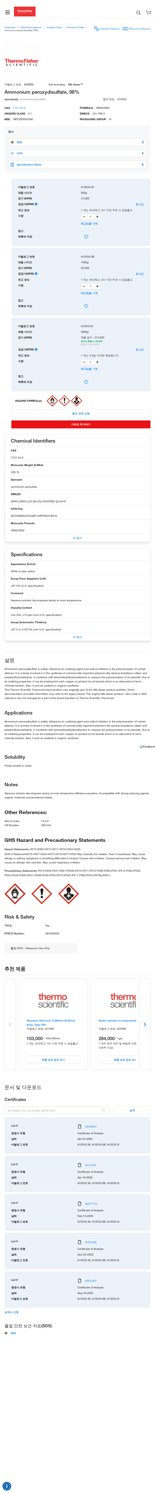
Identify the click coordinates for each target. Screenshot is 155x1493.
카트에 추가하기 (81, 424)
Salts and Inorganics (30, 27)
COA (20, 153)
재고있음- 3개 (89, 223)
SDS (19, 142)
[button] (6, 1486)
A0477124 (91, 1203)
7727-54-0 (19, 107)
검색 (132, 1110)
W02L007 (91, 1280)
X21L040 (90, 1165)
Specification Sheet (29, 164)
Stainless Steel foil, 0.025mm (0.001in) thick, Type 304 (51, 1022)
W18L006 (91, 1242)
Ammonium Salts (75, 27)
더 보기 (77, 537)
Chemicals (10, 27)
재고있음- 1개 (89, 293)
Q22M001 (91, 1126)
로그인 (140, 204)
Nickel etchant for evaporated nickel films (125, 1020)
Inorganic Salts (53, 27)
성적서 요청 (12, 1312)
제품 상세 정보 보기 (53, 1059)
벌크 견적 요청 (81, 413)
